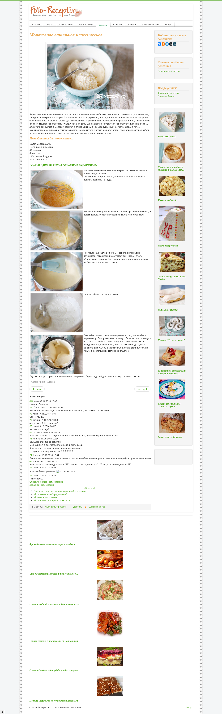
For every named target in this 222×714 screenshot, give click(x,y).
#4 (30, 455)
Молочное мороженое (45, 497)
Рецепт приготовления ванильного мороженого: (63, 164)
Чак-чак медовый (167, 200)
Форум (168, 24)
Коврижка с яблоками (170, 437)
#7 (30, 426)
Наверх (189, 707)
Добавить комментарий (41, 484)
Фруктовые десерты (168, 93)
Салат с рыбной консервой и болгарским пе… (54, 604)
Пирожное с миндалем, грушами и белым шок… (171, 168)
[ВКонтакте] (159, 44)
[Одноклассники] (163, 44)
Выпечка (117, 24)
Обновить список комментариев (46, 481)
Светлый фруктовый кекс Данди (172, 278)
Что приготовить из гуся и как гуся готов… (53, 573)
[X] (170, 44)
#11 (31, 401)
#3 (30, 461)
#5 (30, 438)
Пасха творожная (168, 245)
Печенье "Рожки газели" (171, 340)
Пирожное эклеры (168, 309)
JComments (90, 488)
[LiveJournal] (174, 44)
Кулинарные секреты (169, 71)
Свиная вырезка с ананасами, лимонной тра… (54, 641)
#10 (31, 407)
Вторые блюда (86, 24)
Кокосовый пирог (167, 136)
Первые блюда (66, 24)
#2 (30, 467)
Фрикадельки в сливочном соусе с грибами (52, 544)
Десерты (103, 24)
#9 (30, 413)
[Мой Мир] (167, 44)
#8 (30, 419)
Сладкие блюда (166, 96)
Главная (36, 24)
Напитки (131, 24)
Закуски (49, 24)
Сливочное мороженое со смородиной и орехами (60, 491)
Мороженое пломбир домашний (50, 494)
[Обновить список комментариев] (46, 396)
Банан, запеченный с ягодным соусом (169, 405)
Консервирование (150, 24)
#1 (30, 475)
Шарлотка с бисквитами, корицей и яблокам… (172, 372)
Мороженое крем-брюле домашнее (52, 500)
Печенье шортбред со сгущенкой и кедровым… (54, 700)
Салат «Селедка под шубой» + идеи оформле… (54, 670)
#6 (30, 432)
